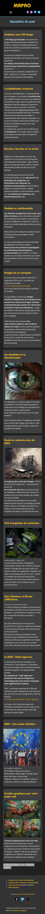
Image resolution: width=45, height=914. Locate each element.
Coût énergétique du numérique (21, 523)
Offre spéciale (13, 887)
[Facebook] (27, 12)
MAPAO (22, 5)
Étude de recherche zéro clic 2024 (19, 442)
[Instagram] (31, 12)
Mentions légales (19, 910)
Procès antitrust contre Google (18, 286)
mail (20, 894)
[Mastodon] (35, 12)
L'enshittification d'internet (18, 88)
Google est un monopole (17, 272)
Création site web (15, 885)
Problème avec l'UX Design (18, 34)
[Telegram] (39, 12)
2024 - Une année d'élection (19, 723)
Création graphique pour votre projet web (20, 795)
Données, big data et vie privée (21, 148)
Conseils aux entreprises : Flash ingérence (22, 699)
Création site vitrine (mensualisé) (21, 880)
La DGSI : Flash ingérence (18, 656)
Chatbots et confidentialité (18, 208)
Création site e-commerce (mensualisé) (23, 883)
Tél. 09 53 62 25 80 (28, 894)
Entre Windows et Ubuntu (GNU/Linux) (18, 598)
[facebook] (17, 899)
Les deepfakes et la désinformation (14, 356)
